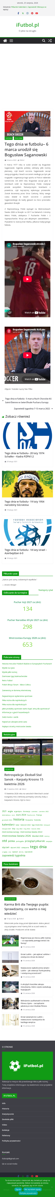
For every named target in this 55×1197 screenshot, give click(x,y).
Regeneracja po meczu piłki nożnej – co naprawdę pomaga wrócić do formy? (36, 940)
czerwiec (34, 811)
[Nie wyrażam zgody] (52, 1187)
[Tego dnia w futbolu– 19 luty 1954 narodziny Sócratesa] (27, 472)
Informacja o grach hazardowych (15, 712)
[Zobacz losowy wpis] (50, 41)
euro (13, 815)
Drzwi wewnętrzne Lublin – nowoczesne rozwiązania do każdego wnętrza (33, 1019)
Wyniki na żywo (8, 668)
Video (4, 1125)
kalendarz (8, 824)
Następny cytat (45, 590)
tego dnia (38, 846)
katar (17, 825)
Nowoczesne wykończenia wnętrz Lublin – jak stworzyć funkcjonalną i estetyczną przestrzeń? (35, 970)
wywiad (15, 852)
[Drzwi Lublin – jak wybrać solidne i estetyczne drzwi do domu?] (10, 957)
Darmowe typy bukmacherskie (14, 676)
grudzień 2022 (7, 820)
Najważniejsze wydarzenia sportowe (17, 696)
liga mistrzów (37, 825)
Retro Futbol (7, 680)
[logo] (27, 1053)
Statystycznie (8, 1114)
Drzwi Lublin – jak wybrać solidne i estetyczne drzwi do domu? (35, 955)
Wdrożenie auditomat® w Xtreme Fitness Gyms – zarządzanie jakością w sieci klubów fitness (35, 1003)
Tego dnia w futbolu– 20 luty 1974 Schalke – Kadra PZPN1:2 (24, 454)
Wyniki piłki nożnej (9, 672)
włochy (21, 852)
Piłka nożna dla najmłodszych (14, 700)
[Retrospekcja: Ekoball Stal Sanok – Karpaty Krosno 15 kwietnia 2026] (27, 752)
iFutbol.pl (27, 24)
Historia (9, 138)
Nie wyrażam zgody (33, 1189)
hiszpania (29, 820)
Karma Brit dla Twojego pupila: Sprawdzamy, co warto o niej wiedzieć (26, 909)
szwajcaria (25, 847)
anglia (10, 811)
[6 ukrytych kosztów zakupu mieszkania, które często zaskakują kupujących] (10, 988)
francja (39, 815)
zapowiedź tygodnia (13, 855)
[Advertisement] (27, 72)
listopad (47, 825)
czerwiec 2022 (43, 811)
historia (18, 819)
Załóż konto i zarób (10, 717)
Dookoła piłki (8, 1119)
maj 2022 (27, 829)
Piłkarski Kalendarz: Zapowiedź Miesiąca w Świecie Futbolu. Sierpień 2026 (28, 8)
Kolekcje (5, 1130)
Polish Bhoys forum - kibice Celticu (16, 684)
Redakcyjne (9, 769)
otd (4, 841)
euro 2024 (21, 814)
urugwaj (4, 852)
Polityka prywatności (11, 1141)
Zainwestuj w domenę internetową (16, 690)
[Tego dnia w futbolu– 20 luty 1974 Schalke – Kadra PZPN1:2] (27, 424)
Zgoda (18, 1189)
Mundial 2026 (37, 836)
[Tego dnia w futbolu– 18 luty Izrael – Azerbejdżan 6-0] (27, 521)
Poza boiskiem (10, 899)
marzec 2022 (35, 829)
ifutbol (22, 160)
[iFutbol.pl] (5, 41)
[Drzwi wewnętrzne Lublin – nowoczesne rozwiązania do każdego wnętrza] (10, 1021)
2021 (4, 811)
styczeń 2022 (15, 847)
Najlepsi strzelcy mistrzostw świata (16, 726)
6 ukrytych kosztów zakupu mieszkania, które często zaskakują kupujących (36, 987)
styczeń (5, 847)
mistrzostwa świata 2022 (31, 832)
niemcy (47, 836)
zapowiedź (28, 852)
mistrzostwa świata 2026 (16, 835)
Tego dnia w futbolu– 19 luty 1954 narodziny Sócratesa (24, 503)
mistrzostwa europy (10, 832)
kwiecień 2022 (26, 825)
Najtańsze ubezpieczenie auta (14, 722)
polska (11, 841)
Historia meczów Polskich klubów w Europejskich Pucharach (27, 663)
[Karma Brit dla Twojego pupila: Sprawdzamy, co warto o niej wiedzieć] (27, 881)
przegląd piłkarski (35, 841)
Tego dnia (18, 138)
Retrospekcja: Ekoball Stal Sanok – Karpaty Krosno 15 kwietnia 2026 (23, 779)
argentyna (18, 811)
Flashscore (31, 815)
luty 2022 (19, 829)
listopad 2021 (6, 829)
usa (9, 852)
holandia (37, 820)
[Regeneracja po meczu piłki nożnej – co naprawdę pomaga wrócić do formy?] (10, 942)
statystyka (49, 841)
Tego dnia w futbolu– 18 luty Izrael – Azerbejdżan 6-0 (26, 551)
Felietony (6, 1135)
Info (4, 1103)
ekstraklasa (6, 815)
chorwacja (26, 811)
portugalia (20, 841)
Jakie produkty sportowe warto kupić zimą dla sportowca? (26, 708)
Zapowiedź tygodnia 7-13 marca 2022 (32, 408)
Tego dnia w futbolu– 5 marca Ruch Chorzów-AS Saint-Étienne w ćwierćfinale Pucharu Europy (28, 400)
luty (13, 828)
